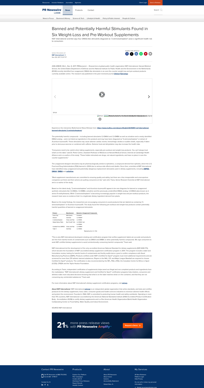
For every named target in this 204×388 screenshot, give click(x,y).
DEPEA (146, 169)
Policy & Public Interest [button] (111, 18)
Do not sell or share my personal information (145, 383)
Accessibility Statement (111, 381)
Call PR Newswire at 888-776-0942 (55, 375)
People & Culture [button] (129, 18)
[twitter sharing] (131, 54)
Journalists (69, 2)
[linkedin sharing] (136, 54)
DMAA (54, 171)
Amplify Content (78, 385)
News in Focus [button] (48, 18)
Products (79, 10)
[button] (102, 95)
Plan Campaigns (78, 377)
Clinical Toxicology (121, 74)
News (67, 10)
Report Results (77, 383)
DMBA (60, 171)
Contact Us (45, 382)
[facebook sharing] (127, 54)
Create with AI (77, 379)
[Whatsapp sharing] (141, 54)
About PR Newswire (110, 375)
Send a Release (155, 2)
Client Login (143, 2)
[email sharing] (150, 54)
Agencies (78, 2)
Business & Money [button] (63, 18)
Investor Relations (58, 2)
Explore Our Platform (79, 375)
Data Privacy (139, 379)
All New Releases (140, 375)
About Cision (108, 377)
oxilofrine (69, 171)
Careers (106, 379)
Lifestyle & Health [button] (93, 18)
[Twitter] (47, 385)
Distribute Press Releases (81, 381)
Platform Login (139, 377)
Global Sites (108, 384)
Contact (91, 10)
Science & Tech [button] (78, 18)
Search (156, 10)
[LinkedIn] (42, 385)
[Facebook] (45, 385)
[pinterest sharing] (145, 54)
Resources (46, 2)
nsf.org (124, 283)
